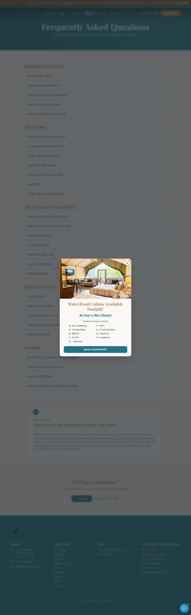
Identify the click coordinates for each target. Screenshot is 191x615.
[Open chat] (184, 608)
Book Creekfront (95, 349)
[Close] (126, 262)
